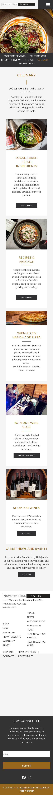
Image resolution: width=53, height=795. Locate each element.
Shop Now (26, 533)
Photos (29, 60)
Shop (6, 624)
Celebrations (38, 56)
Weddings (9, 641)
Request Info (26, 63)
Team (30, 629)
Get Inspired (26, 205)
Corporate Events (14, 56)
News (30, 617)
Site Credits (27, 791)
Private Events (12, 636)
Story (6, 645)
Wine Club (9, 632)
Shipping (8, 651)
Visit (5, 628)
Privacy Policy (27, 651)
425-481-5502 (9, 607)
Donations (34, 625)
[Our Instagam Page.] (29, 777)
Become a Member (26, 456)
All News (26, 574)
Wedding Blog (36, 621)
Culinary (42, 60)
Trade (31, 612)
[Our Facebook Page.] (24, 777)
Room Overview (10, 60)
